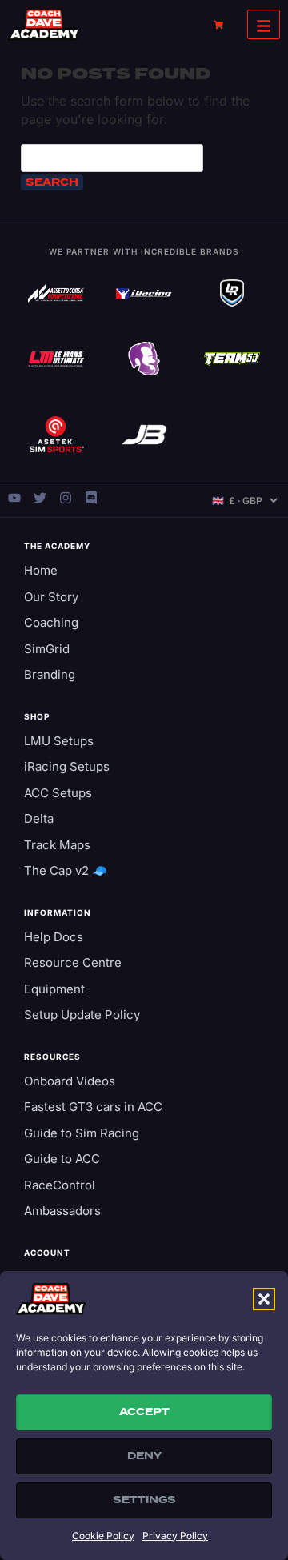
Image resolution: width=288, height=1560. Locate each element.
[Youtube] (14, 497)
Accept (144, 1412)
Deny (144, 1456)
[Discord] (91, 497)
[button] (264, 1299)
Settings (144, 1500)
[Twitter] (40, 497)
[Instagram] (65, 497)
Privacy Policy (175, 1536)
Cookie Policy (103, 1536)
